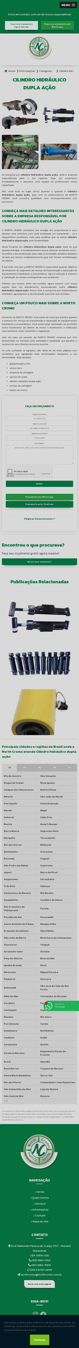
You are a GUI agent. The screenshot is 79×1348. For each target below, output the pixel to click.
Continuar (39, 1339)
